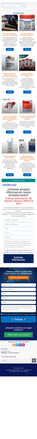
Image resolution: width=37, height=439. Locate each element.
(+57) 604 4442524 (13, 353)
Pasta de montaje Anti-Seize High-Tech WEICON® (10, 34)
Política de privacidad (18, 368)
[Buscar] (34, 360)
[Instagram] (13, 345)
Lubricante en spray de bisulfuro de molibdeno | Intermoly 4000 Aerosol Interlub (10, 118)
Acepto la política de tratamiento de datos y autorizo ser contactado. (19, 314)
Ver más (10, 49)
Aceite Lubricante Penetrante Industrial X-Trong (27, 75)
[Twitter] (17, 345)
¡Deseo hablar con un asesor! (18, 335)
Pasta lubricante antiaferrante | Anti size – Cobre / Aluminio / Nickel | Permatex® (27, 158)
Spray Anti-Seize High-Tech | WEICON (10, 156)
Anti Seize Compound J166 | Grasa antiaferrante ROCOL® (27, 117)
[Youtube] (23, 345)
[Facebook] (20, 345)
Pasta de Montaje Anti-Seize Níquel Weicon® (27, 34)
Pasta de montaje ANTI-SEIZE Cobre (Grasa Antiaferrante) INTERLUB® (9, 75)
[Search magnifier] (24, 6)
